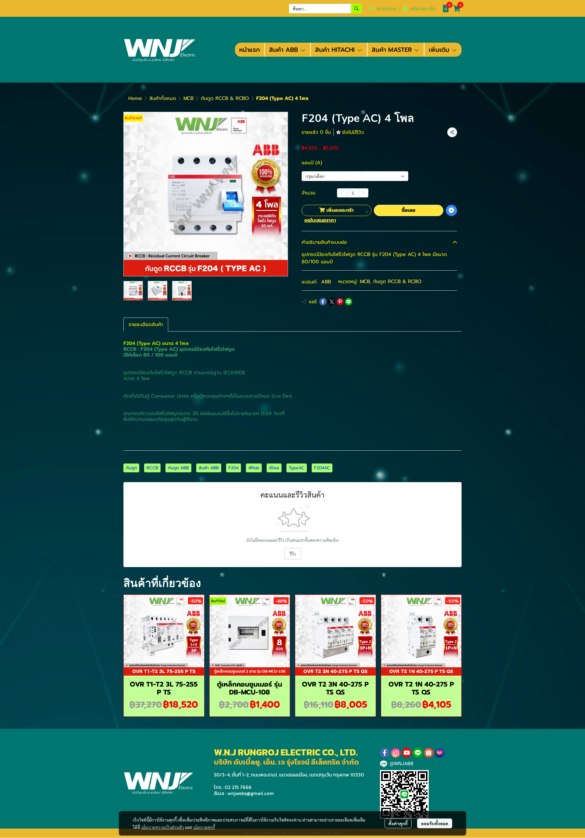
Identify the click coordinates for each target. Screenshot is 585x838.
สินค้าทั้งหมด (162, 98)
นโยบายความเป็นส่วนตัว (162, 827)
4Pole (253, 468)
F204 (234, 468)
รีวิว (292, 553)
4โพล (274, 468)
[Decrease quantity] (341, 193)
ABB (326, 282)
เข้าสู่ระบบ (386, 9)
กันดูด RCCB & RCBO (225, 98)
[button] (325, 8)
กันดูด (131, 468)
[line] (418, 753)
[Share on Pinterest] (340, 301)
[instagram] (396, 753)
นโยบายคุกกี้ (204, 827)
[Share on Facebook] (323, 301)
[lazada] (440, 753)
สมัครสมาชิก (423, 9)
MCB (188, 98)
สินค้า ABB (209, 468)
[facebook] (385, 753)
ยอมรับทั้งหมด (434, 823)
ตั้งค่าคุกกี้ (398, 823)
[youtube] (407, 753)
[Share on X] (331, 301)
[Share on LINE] (348, 301)
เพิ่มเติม (440, 49)
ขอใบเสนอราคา (320, 220)
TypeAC (296, 468)
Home (135, 98)
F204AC (322, 468)
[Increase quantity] (364, 193)
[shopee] (429, 753)
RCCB (152, 468)
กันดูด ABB (178, 468)
